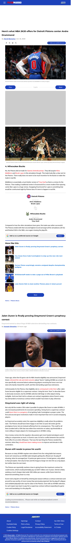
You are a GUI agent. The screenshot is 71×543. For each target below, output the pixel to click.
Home (7, 300)
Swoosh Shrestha (10, 326)
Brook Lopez (19, 173)
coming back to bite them (48, 389)
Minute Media (11, 535)
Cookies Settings (12, 530)
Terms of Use (58, 524)
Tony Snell (42, 182)
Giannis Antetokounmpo (35, 171)
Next (60, 87)
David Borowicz (9, 39)
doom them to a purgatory (18, 412)
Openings (24, 521)
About (9, 521)
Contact (38, 521)
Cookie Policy (11, 527)
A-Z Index (57, 527)
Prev (10, 87)
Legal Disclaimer (26, 527)
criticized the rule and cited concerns (22, 380)
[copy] (16, 43)
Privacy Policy (40, 524)
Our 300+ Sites (59, 521)
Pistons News (15, 300)
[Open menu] (4, 3)
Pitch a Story (25, 524)
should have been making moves (30, 442)
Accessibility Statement (43, 527)
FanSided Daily (12, 524)
